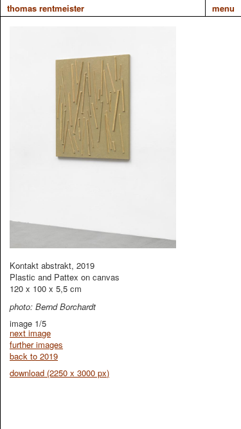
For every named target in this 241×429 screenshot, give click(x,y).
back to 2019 (34, 356)
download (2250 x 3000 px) (59, 373)
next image (30, 333)
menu (223, 8)
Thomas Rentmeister (45, 8)
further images (36, 344)
